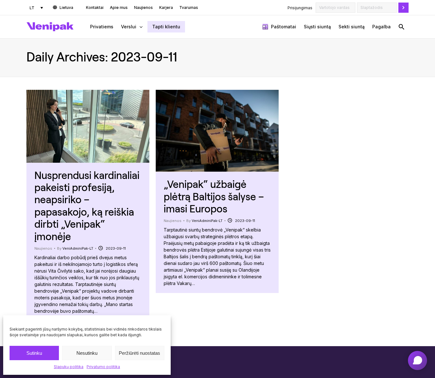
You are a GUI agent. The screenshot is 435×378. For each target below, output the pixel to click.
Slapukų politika (68, 366)
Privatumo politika (103, 366)
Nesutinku (86, 353)
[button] (401, 26)
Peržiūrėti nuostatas (139, 353)
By (75, 248)
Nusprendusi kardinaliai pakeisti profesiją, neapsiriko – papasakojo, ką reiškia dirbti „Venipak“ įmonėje (86, 205)
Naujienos (43, 248)
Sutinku (34, 353)
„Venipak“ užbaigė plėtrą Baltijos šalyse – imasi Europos (214, 196)
